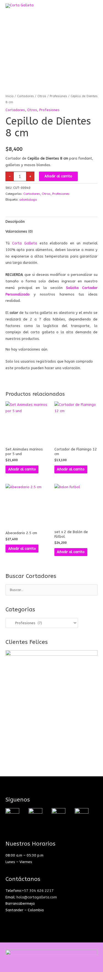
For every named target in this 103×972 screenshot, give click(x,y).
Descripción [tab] (15, 221)
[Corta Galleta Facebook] (35, 814)
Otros (41, 96)
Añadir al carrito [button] (22, 469)
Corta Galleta (24, 243)
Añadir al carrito (58, 176)
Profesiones (58, 96)
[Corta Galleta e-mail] (58, 814)
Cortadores (25, 96)
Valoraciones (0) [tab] (19, 231)
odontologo (28, 199)
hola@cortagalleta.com (36, 897)
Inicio (9, 96)
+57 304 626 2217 (38, 891)
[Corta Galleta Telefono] (81, 814)
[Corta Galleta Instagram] (12, 814)
